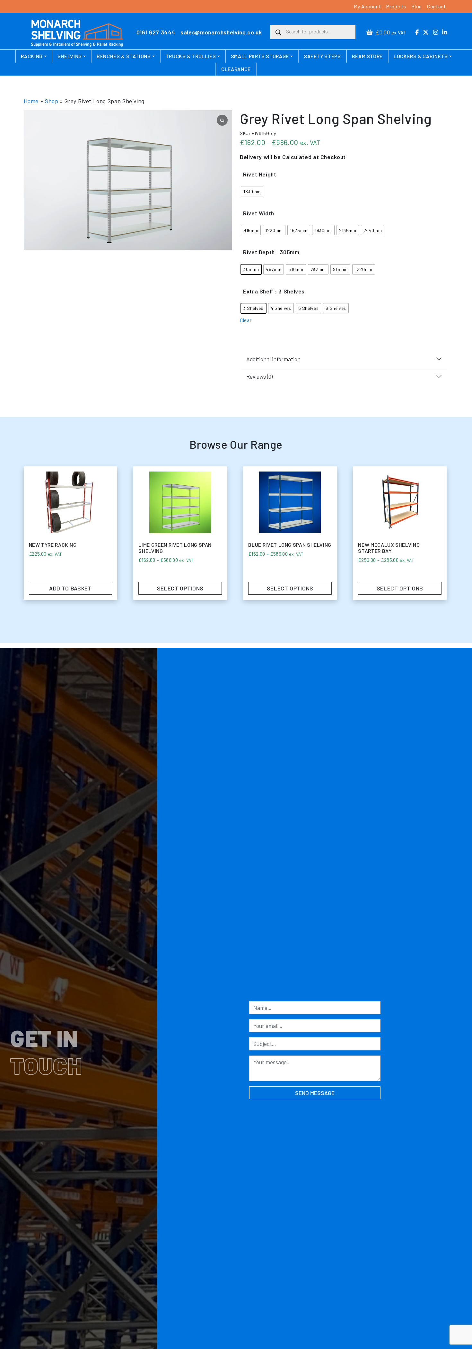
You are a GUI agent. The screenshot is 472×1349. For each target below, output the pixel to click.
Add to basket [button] (70, 588)
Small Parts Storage (260, 56)
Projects (396, 6)
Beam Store (367, 56)
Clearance (236, 69)
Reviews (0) (259, 376)
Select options (180, 588)
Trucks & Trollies (191, 56)
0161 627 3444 (155, 32)
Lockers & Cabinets (421, 56)
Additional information (273, 359)
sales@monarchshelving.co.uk (221, 32)
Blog (416, 6)
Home (31, 100)
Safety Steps (322, 56)
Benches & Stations (124, 56)
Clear (245, 320)
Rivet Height (259, 174)
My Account (367, 6)
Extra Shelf (258, 291)
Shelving (69, 56)
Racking (31, 56)
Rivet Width (258, 213)
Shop (51, 100)
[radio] (252, 191)
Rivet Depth (259, 252)
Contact (436, 6)
